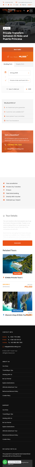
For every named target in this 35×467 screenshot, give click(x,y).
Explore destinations (8, 383)
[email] (3, 4)
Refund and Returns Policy (10, 391)
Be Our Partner (7, 379)
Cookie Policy (6, 395)
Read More (17, 243)
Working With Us (7, 374)
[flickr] (8, 4)
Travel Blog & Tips (8, 370)
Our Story (5, 366)
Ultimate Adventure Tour (10, 387)
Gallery (7, 28)
